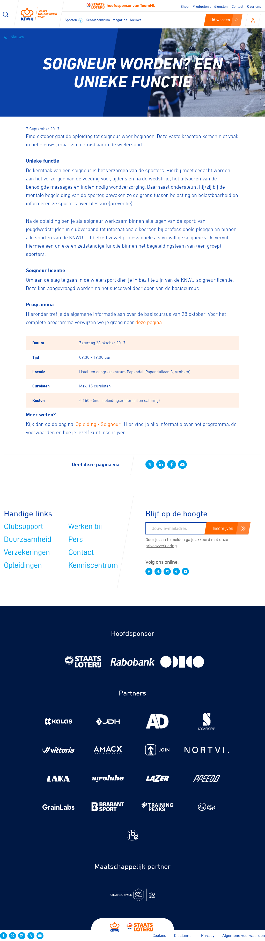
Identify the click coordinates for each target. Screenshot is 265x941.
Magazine (120, 20)
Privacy (208, 935)
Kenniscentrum (98, 20)
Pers (75, 539)
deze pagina (148, 322)
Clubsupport (23, 526)
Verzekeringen (27, 552)
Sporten (71, 20)
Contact (237, 6)
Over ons (254, 6)
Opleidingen (23, 565)
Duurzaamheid (27, 539)
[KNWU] (39, 14)
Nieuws (135, 20)
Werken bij (85, 526)
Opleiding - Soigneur (98, 424)
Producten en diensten (210, 6)
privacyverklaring (161, 546)
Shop (185, 6)
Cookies (159, 935)
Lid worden (220, 19)
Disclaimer (183, 935)
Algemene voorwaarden (243, 935)
